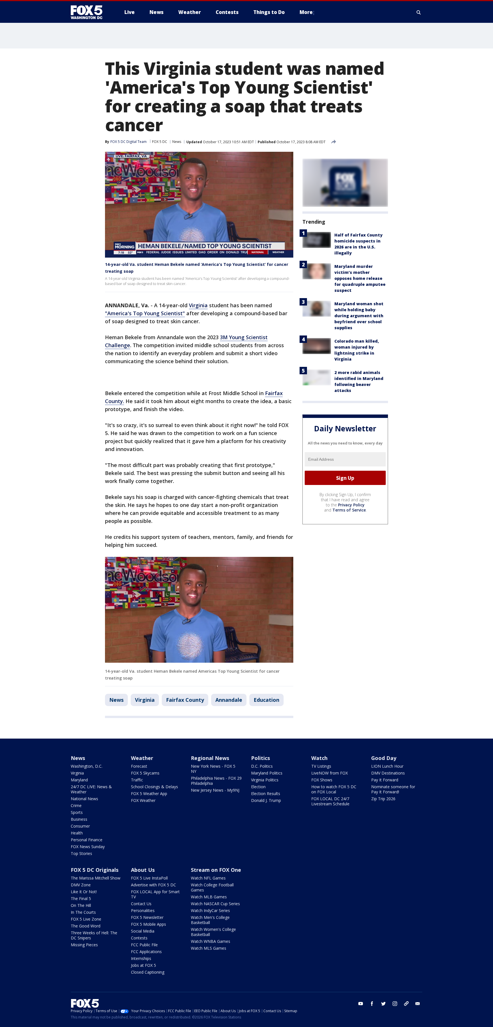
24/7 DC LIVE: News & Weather (91, 789)
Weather (142, 758)
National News (84, 798)
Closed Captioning (147, 972)
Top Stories (81, 853)
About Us (143, 869)
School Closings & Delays (154, 786)
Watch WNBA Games (210, 941)
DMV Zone (81, 884)
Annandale (228, 699)
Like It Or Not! (84, 891)
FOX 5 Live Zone (86, 919)
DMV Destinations (388, 773)
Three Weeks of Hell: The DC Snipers (94, 935)
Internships (141, 958)
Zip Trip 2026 (383, 798)
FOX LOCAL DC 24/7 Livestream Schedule (330, 801)
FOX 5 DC (159, 141)
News (176, 141)
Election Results (265, 793)
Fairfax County (185, 699)
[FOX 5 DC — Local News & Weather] (89, 12)
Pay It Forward (384, 780)
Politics (260, 758)
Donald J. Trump (266, 800)
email (417, 1003)
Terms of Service (349, 510)
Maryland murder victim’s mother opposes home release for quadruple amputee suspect (359, 278)
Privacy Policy (351, 505)
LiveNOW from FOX (329, 773)
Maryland (79, 780)
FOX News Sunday (88, 846)
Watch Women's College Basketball (213, 932)
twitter (383, 1003)
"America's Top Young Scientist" (145, 313)
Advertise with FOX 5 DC (153, 884)
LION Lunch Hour (387, 766)
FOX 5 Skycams (145, 773)
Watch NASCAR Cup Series (215, 903)
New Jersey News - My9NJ (215, 790)
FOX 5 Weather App (149, 793)
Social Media (142, 931)
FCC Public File (144, 944)
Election (258, 786)
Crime (76, 805)
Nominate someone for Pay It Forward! (393, 789)
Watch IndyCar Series (210, 910)
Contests (139, 938)
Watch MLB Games (209, 896)
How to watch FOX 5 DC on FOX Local (333, 789)
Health (77, 833)
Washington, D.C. (86, 766)
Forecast (139, 766)
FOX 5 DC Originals (94, 869)
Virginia (198, 305)
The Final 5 (81, 898)
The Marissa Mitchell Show (95, 878)
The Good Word (85, 926)
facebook (372, 1003)
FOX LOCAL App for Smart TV (155, 894)
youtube (360, 1003)
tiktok (406, 1003)
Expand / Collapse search (418, 12)
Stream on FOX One (216, 869)
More (306, 12)
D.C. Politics (262, 766)
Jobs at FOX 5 (143, 965)
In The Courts (83, 912)
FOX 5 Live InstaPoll (149, 878)
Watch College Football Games (212, 887)
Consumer (80, 826)
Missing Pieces (84, 944)
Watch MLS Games (208, 948)
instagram (394, 1003)
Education (266, 699)
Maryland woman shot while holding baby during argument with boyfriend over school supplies (358, 315)
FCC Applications (146, 951)
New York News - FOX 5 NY (213, 768)
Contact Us (141, 903)
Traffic (137, 780)
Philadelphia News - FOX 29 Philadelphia (216, 780)
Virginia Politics (264, 780)
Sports (77, 812)
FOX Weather (143, 800)
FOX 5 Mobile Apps (148, 924)
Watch (319, 758)
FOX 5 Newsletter (147, 917)
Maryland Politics (266, 773)
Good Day (383, 758)
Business (79, 819)
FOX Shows (321, 780)
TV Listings (321, 766)
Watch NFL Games (208, 878)
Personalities (143, 910)
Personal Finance (86, 839)
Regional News (210, 758)
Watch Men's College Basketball (210, 920)
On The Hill (81, 905)
